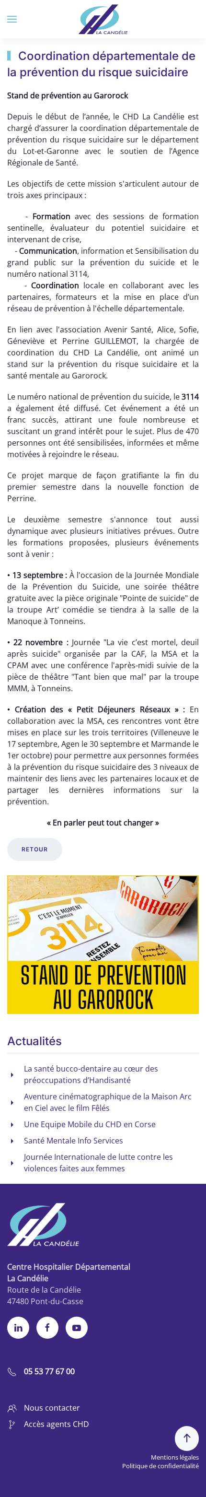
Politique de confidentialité (160, 1466)
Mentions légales (175, 1457)
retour (35, 849)
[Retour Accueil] (103, 19)
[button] (12, 19)
